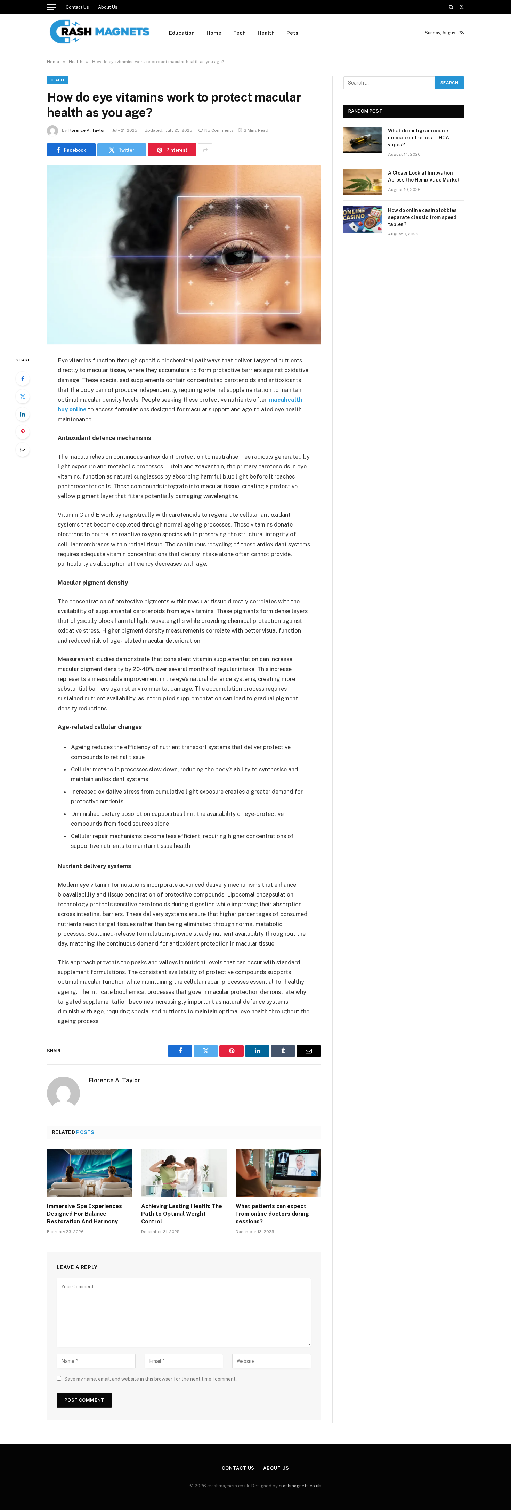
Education (182, 33)
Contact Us (77, 7)
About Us (107, 7)
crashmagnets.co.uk (300, 1485)
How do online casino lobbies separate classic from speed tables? (422, 217)
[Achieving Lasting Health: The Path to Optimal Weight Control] (183, 1173)
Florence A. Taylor (86, 130)
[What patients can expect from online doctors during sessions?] (278, 1173)
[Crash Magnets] (99, 33)
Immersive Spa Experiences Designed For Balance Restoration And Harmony (84, 1214)
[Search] (451, 7)
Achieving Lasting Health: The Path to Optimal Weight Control (181, 1214)
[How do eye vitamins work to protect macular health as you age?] (184, 254)
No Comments (219, 130)
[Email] (23, 450)
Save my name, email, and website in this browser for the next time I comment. (150, 1379)
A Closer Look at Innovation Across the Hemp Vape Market (424, 176)
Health (266, 33)
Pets (292, 33)
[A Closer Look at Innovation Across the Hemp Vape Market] (362, 182)
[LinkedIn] (23, 414)
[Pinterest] (23, 432)
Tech (239, 33)
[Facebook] (23, 379)
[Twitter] (23, 396)
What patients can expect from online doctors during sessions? (272, 1214)
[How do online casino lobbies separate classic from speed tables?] (362, 219)
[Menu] (51, 7)
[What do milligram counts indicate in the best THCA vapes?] (362, 140)
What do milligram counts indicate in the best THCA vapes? (419, 137)
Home (213, 33)
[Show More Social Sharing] (205, 149)
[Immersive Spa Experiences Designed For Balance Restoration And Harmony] (89, 1173)
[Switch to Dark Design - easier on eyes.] (461, 7)
